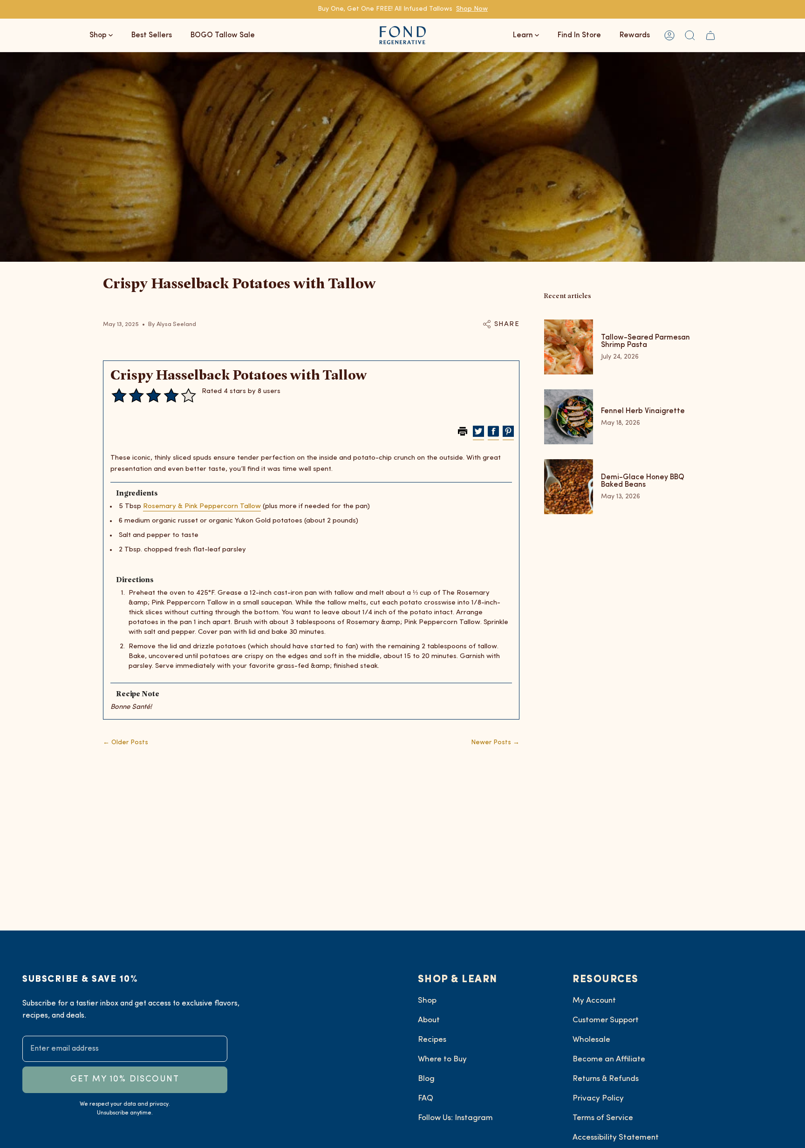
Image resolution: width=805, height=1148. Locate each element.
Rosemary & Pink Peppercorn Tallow (202, 506)
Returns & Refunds (606, 1079)
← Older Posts (125, 742)
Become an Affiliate (609, 1059)
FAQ (425, 1098)
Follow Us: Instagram (455, 1118)
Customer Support (606, 1020)
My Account (594, 1001)
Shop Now (472, 9)
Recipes (432, 1040)
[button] (690, 35)
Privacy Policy (598, 1098)
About (429, 1020)
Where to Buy (442, 1059)
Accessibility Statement (616, 1137)
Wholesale (591, 1040)
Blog (426, 1079)
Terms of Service (603, 1118)
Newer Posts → (495, 742)
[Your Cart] (710, 35)
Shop (427, 1001)
